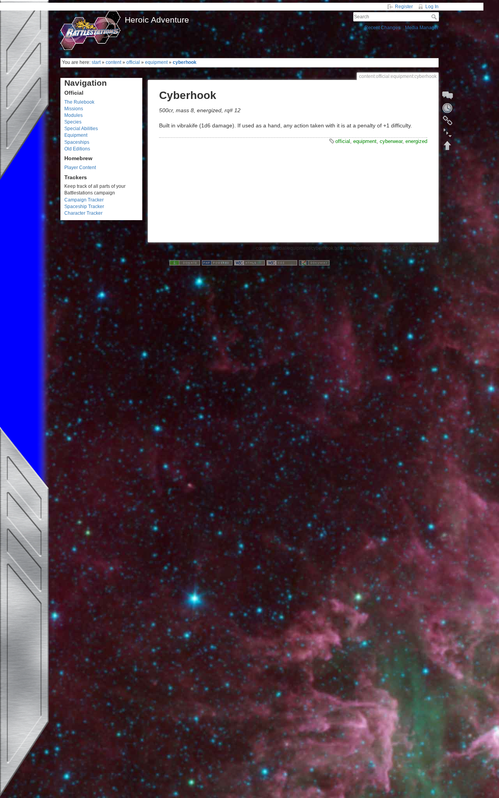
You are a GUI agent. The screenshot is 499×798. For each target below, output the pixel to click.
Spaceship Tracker (84, 206)
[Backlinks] (447, 120)
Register (404, 6)
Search (435, 16)
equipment (156, 62)
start (96, 62)
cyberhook (184, 62)
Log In (432, 6)
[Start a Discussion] (447, 95)
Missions (73, 108)
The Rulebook (79, 102)
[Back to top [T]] (447, 145)
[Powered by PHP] (217, 262)
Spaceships (76, 142)
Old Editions (77, 149)
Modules (73, 115)
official (133, 62)
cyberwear (391, 141)
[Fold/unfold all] (447, 133)
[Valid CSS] (281, 262)
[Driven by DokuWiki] (314, 262)
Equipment (75, 135)
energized (416, 141)
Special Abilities (81, 128)
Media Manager (422, 27)
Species (72, 122)
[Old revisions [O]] (447, 108)
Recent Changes (382, 27)
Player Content (80, 167)
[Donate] (184, 262)
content (113, 62)
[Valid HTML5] (249, 262)
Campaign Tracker (84, 200)
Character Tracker (83, 213)
